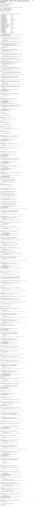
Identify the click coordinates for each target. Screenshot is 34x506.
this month (12, 3)
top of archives (8, 3)
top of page (4, 503)
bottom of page (5, 3)
